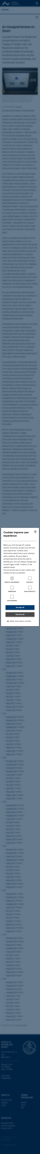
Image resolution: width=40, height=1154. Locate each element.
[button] (20, 621)
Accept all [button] (20, 607)
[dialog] (20, 577)
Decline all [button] (20, 614)
